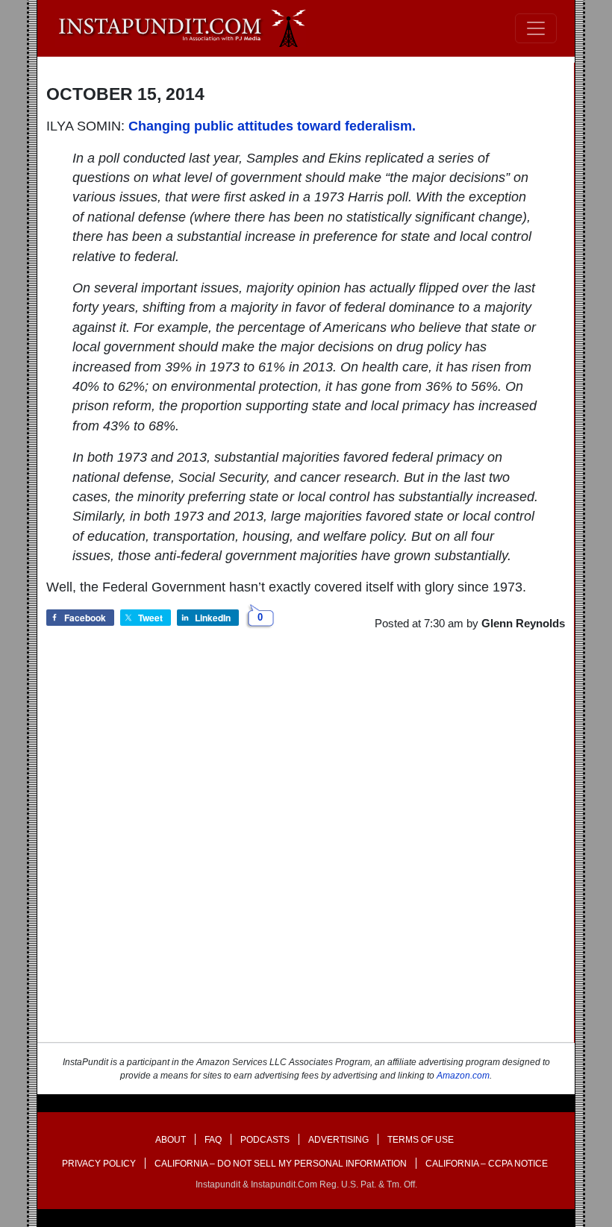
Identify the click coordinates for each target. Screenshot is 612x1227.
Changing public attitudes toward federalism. (272, 126)
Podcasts (265, 1140)
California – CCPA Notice (486, 1163)
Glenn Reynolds (523, 623)
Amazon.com (463, 1075)
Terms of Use (420, 1140)
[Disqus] (305, 849)
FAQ (213, 1140)
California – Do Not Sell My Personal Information (280, 1163)
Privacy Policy (99, 1163)
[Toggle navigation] (536, 28)
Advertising (338, 1140)
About (170, 1140)
